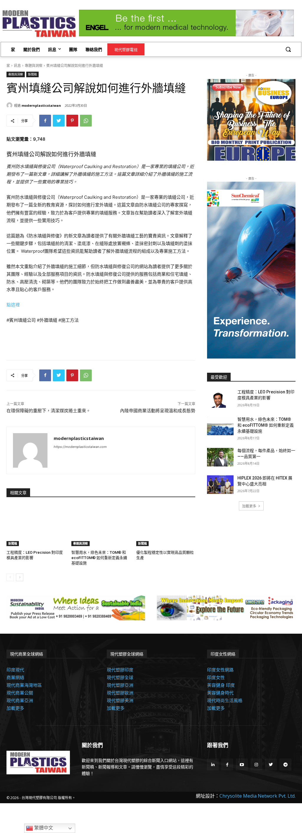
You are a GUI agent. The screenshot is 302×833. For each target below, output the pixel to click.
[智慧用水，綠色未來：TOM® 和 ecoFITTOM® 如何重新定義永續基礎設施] (100, 525)
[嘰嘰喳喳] (59, 120)
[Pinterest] (72, 120)
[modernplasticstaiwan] (10, 105)
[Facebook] (45, 120)
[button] (288, 49)
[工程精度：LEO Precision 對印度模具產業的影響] (35, 525)
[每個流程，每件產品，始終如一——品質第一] (220, 457)
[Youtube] (241, 764)
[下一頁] (19, 577)
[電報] (285, 764)
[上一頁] (10, 577)
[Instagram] (256, 764)
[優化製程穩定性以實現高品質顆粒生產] (165, 525)
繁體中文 (43, 827)
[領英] (213, 764)
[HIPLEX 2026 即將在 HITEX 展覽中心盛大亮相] (220, 484)
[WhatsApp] (86, 120)
